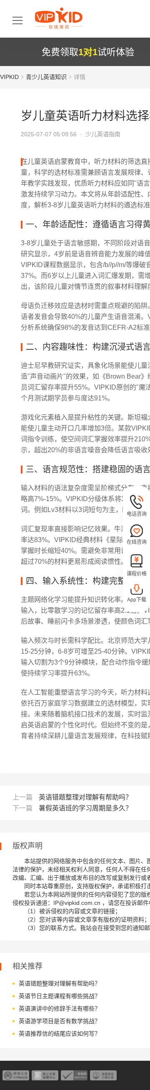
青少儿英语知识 (46, 77)
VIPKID (9, 77)
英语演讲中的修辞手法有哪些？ (59, 1008)
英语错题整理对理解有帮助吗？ (85, 797)
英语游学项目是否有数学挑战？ (59, 1021)
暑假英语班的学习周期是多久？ (85, 808)
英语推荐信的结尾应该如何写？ (59, 1033)
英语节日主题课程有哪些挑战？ (59, 996)
